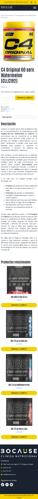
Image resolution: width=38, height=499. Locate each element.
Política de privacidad (19, 495)
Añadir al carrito (25, 98)
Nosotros (19, 2)
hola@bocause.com (9, 474)
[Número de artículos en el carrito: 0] (35, 2)
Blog (26, 2)
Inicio (2, 15)
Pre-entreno (10, 15)
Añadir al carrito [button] (19, 305)
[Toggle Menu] (34, 8)
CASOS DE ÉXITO (9, 2)
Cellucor (7, 111)
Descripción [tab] (7, 117)
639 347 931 (7, 468)
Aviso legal (7, 495)
